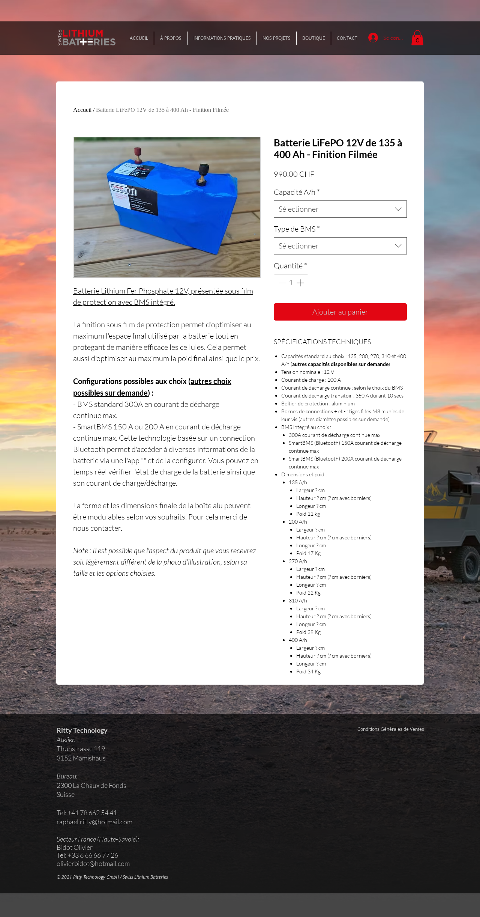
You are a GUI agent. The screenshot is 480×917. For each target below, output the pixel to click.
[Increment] (300, 282)
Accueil (82, 110)
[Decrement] (281, 282)
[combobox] (340, 209)
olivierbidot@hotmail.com (93, 863)
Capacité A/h (297, 192)
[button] (417, 37)
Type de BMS (297, 228)
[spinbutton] (291, 282)
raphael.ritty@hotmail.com (94, 822)
